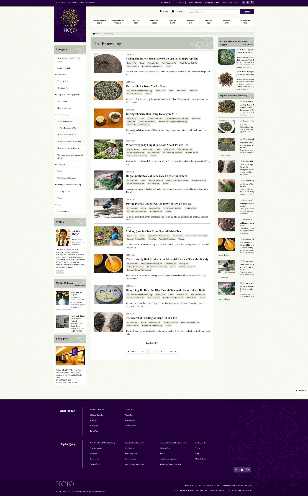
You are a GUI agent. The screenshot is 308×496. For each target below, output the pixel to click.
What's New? (181, 90)
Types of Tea (131, 63)
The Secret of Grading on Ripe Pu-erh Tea (151, 318)
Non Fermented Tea (199, 180)
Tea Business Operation (66, 178)
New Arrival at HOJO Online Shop (139, 90)
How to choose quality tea (68, 148)
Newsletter (61, 74)
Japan (143, 180)
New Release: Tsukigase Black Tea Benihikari (245, 74)
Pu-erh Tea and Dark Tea (188, 63)
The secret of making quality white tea (247, 203)
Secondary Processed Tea (136, 239)
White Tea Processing (134, 93)
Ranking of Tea (63, 191)
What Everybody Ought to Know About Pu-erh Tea (157, 145)
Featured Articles (133, 149)
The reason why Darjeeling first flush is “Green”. (247, 104)
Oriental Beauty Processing (157, 266)
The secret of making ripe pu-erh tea (247, 222)
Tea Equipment (130, 425)
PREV (133, 351)
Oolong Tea (131, 121)
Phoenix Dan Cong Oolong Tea (138, 124)
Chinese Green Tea (96, 415)
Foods (59, 171)
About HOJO (166, 2)
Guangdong (196, 118)
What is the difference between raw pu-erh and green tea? (247, 143)
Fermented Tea (153, 63)
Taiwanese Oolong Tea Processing (139, 270)
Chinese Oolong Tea (155, 118)
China (142, 63)
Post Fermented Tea (169, 63)
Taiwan (172, 266)
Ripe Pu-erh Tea (132, 66)
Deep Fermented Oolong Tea (151, 263)
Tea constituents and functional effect (70, 156)
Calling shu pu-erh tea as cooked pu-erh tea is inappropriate (162, 58)
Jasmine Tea (177, 235)
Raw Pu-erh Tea (153, 152)
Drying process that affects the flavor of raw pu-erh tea (158, 203)
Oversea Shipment (194, 2)
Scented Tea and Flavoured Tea (196, 235)
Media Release (63, 211)
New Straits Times (78, 316)
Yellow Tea (129, 409)
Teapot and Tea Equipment (68, 94)
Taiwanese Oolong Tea (187, 266)
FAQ (59, 204)
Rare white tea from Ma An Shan (146, 86)
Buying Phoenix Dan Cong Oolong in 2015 (151, 114)
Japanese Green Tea (156, 180)
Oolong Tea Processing (147, 121)
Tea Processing (132, 180)
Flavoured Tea (130, 420)
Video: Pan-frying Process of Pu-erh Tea (247, 183)
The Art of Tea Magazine (76, 293)
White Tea (193, 90)
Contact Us (179, 2)
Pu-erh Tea (94, 431)
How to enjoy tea (64, 108)
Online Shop (179, 11)
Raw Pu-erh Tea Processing (173, 152)
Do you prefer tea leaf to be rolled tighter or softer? (156, 176)
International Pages (230, 2)
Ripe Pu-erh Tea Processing (152, 66)
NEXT (171, 351)
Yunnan (168, 66)
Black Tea (93, 420)
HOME (165, 11)
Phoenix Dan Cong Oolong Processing (173, 121)
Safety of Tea (62, 164)
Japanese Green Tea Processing (177, 180)
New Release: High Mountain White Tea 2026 (245, 52)
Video (59, 198)
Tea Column (62, 101)
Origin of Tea (62, 88)
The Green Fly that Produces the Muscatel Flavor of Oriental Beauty (167, 259)
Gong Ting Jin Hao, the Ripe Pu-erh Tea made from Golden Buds (165, 290)
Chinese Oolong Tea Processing (177, 118)
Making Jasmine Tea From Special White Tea (153, 231)
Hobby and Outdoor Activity (69, 184)
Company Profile (212, 2)
